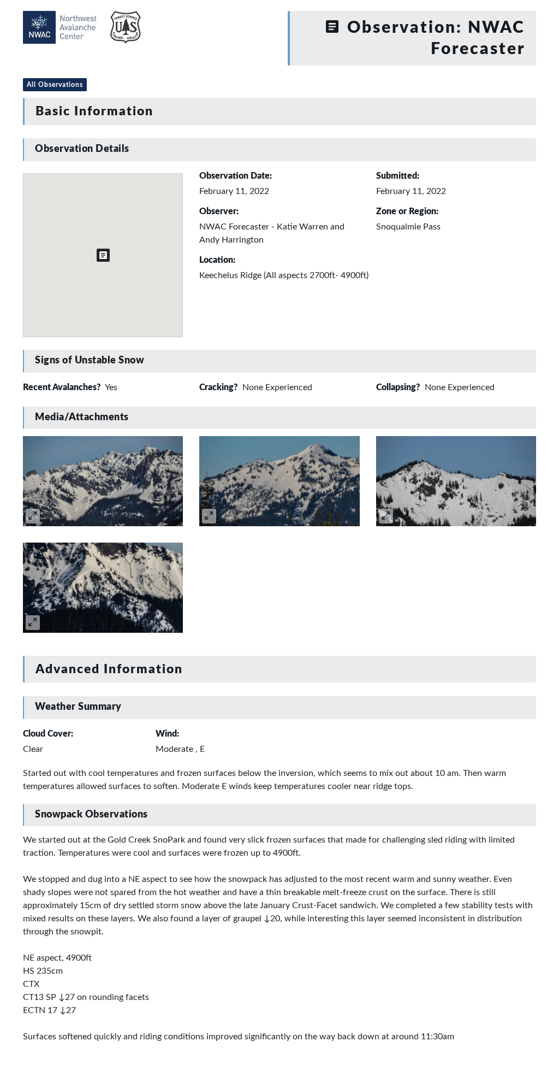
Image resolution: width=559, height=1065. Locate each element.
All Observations (55, 84)
